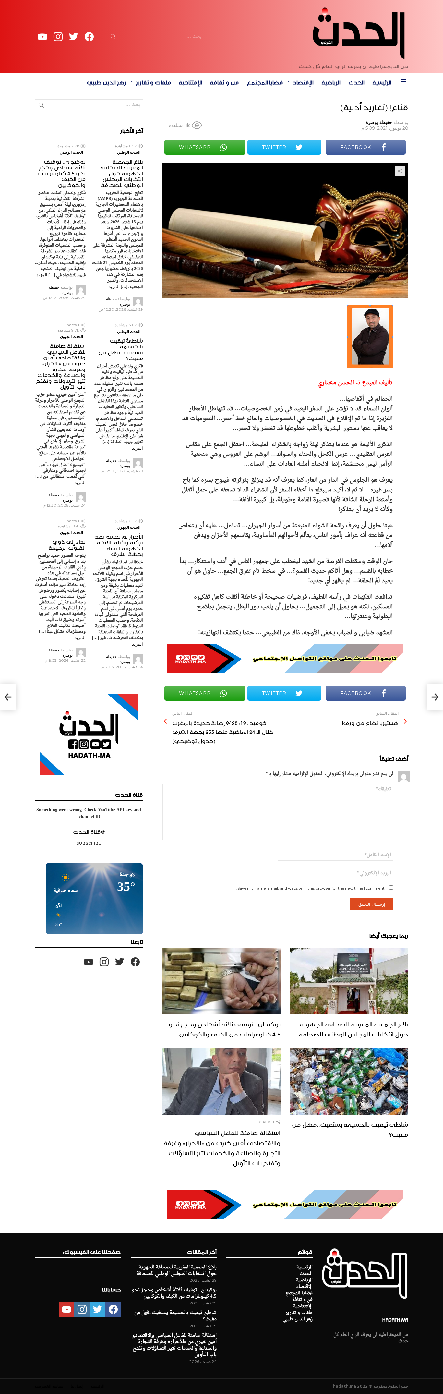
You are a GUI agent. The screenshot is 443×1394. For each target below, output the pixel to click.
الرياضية (331, 81)
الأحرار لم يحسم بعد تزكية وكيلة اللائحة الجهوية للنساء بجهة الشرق (119, 544)
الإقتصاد (303, 81)
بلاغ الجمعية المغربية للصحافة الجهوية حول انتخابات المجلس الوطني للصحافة (353, 1028)
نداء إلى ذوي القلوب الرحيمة (67, 544)
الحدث (356, 81)
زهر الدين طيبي (106, 81)
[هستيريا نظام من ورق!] (435, 697)
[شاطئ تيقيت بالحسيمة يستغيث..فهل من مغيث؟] (349, 1081)
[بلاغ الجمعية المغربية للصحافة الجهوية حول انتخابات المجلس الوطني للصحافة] (349, 981)
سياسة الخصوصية (49, 1386)
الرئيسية (381, 81)
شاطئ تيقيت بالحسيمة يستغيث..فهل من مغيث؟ (350, 1128)
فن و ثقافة (224, 81)
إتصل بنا (77, 1386)
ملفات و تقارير (153, 81)
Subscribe (89, 843)
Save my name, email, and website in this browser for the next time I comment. (310, 888)
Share (400, 171)
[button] (56, 915)
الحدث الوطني (128, 152)
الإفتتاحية (190, 81)
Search (113, 38)
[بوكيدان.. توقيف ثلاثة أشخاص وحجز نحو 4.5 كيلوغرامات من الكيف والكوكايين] (221, 981)
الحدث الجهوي (71, 336)
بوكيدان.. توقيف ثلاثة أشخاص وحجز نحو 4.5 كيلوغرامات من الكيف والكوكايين (225, 1028)
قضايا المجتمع (265, 81)
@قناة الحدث (89, 831)
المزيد (114, 286)
